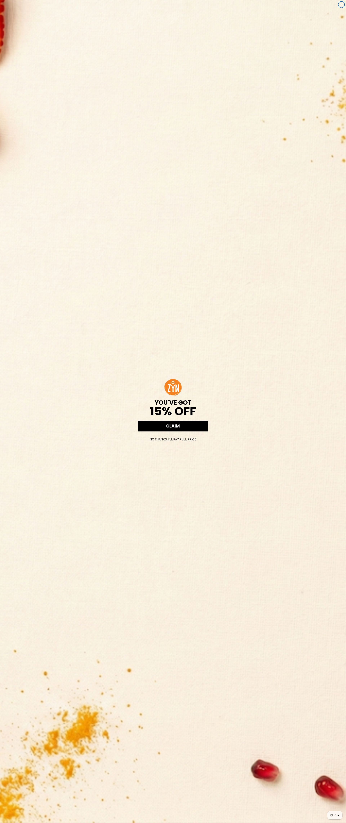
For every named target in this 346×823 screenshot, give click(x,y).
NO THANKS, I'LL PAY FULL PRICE (173, 439)
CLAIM (173, 426)
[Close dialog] (341, 4)
